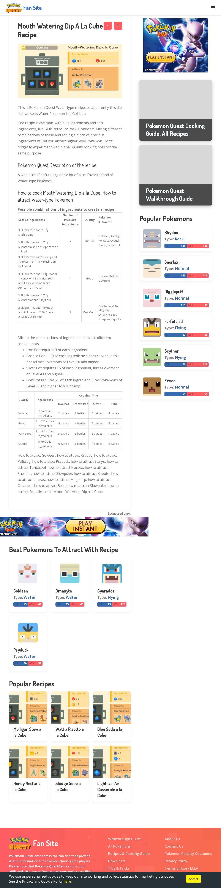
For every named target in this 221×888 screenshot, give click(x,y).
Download (116, 861)
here (67, 881)
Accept (193, 879)
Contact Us (174, 846)
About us (172, 839)
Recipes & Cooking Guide (129, 853)
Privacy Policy (176, 861)
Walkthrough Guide (124, 839)
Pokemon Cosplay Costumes (188, 853)
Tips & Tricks (119, 868)
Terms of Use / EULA (181, 868)
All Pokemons (119, 846)
